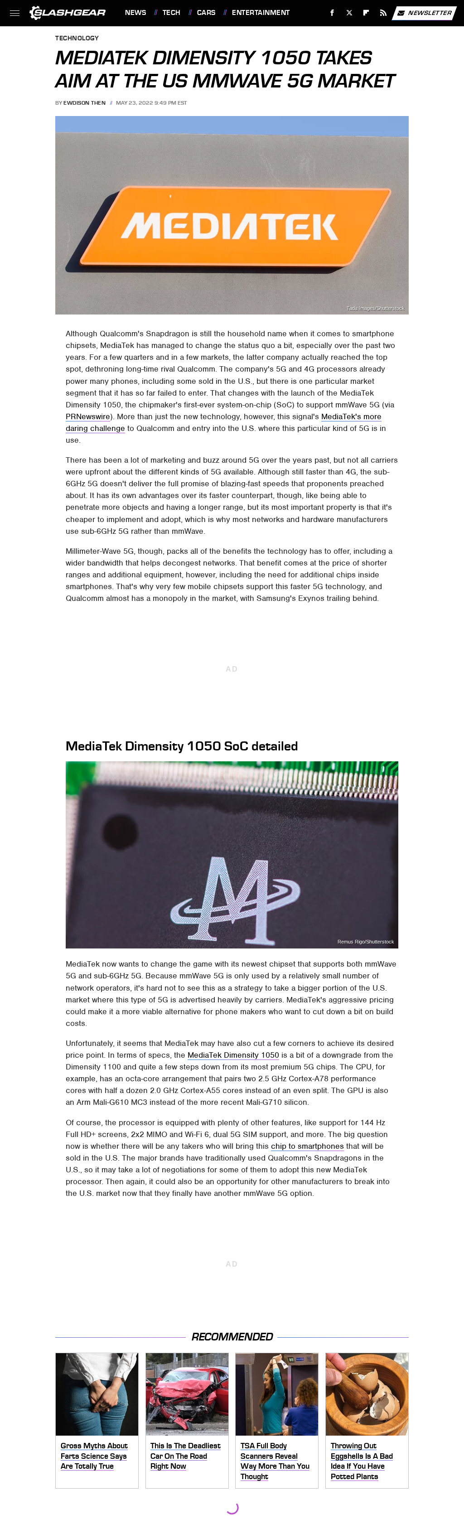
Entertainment (261, 13)
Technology (77, 39)
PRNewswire (88, 416)
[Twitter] (349, 13)
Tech (172, 13)
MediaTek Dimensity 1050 (233, 1055)
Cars (206, 13)
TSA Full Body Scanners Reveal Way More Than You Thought (275, 1461)
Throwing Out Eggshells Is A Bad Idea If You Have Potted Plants (362, 1461)
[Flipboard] (366, 13)
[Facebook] (332, 13)
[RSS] (383, 13)
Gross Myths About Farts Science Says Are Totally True (94, 1456)
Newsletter (430, 12)
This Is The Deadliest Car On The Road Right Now (185, 1456)
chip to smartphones (307, 1146)
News (135, 13)
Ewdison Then (84, 103)
